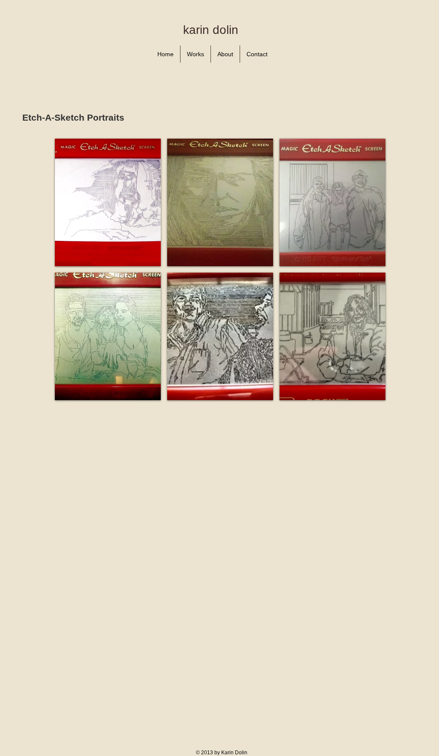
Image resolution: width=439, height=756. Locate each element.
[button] (108, 202)
